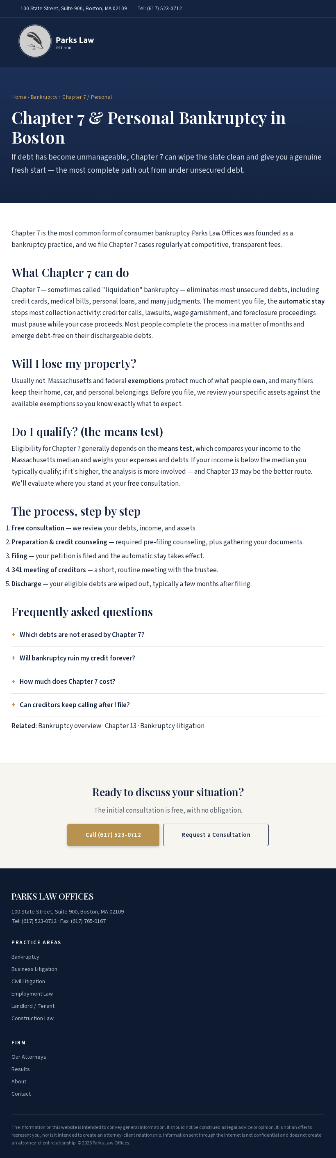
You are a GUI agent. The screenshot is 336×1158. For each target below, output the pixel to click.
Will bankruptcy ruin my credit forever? (77, 658)
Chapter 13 (120, 726)
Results (20, 1069)
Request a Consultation (216, 835)
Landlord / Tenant (32, 1006)
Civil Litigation (28, 982)
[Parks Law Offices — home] (53, 42)
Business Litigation (34, 969)
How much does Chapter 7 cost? (68, 682)
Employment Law (32, 994)
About (18, 1082)
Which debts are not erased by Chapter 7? (82, 635)
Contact (21, 1094)
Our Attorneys (28, 1057)
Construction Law (32, 1018)
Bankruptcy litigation (172, 726)
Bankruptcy (44, 97)
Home (18, 97)
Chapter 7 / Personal (87, 97)
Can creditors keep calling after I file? (75, 705)
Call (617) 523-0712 (113, 835)
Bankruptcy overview (69, 726)
